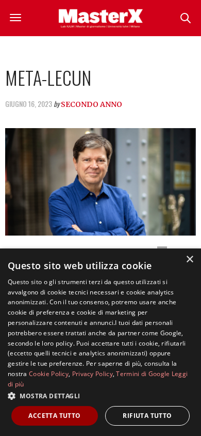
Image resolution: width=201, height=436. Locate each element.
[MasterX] (100, 18)
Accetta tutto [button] (54, 415)
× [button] (189, 259)
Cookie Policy (49, 373)
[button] (100, 396)
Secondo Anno (91, 104)
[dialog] (100, 342)
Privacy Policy (92, 373)
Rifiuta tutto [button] (147, 415)
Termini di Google (143, 373)
